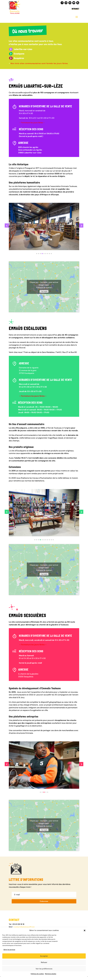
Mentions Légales (50, 974)
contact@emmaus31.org (24, 927)
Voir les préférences (44, 969)
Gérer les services (9, 950)
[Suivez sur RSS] (77, 2)
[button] (84, 930)
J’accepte (44, 291)
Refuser (44, 962)
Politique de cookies (37, 974)
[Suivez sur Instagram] (66, 2)
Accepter (44, 956)
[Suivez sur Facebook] (62, 2)
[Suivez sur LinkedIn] (69, 2)
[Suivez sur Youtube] (73, 2)
